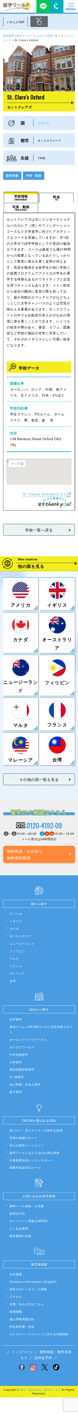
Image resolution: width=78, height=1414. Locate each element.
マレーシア (17, 973)
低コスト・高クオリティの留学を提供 (36, 1130)
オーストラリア (20, 936)
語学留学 (16, 1019)
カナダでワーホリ (22, 1047)
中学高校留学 (19, 1054)
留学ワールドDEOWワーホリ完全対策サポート (41, 1029)
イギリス (43, 123)
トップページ (22, 1351)
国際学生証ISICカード (25, 1167)
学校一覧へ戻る (39, 529)
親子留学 (16, 1091)
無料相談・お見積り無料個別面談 (24, 854)
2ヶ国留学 (17, 1076)
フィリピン (17, 951)
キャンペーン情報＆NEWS (29, 1221)
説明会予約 (17, 1213)
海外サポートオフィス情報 (28, 1289)
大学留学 (16, 1062)
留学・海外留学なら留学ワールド (40, 1389)
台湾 (13, 980)
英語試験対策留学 (22, 1069)
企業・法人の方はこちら (27, 1304)
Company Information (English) (33, 1281)
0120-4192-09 (44, 825)
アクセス (16, 1296)
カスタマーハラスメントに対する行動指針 (39, 1334)
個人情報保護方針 (22, 1319)
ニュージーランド (22, 943)
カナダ (14, 928)
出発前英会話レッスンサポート (31, 1160)
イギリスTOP (15, 22)
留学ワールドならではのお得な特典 (34, 1152)
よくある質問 (19, 1228)
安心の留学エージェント (27, 1145)
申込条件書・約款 (22, 1326)
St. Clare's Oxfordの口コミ (45, 494)
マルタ (14, 958)
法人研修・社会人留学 (25, 1084)
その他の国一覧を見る (39, 779)
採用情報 (16, 1311)
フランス (16, 966)
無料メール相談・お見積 (27, 1206)
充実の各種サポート (24, 1137)
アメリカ (16, 913)
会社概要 (16, 1274)
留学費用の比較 (20, 1236)
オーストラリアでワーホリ (28, 1039)
